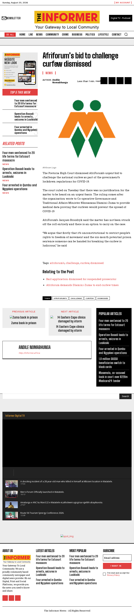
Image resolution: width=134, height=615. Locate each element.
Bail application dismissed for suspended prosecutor (81, 279)
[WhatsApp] (128, 80)
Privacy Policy (113, 575)
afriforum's (57, 263)
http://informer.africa (29, 353)
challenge (72, 263)
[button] (125, 34)
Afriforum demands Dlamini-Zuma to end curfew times (82, 285)
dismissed (97, 263)
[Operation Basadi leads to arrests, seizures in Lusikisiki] (7, 116)
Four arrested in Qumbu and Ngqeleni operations (25, 129)
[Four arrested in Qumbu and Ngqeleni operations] (7, 129)
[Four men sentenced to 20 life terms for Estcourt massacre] (7, 103)
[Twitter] (112, 80)
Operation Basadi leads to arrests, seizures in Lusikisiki (26, 116)
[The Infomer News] (67, 21)
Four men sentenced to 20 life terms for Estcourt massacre (25, 103)
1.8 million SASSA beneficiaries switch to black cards (112, 363)
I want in (115, 566)
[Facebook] (103, 80)
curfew (84, 263)
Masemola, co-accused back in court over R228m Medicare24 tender (113, 377)
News (5, 164)
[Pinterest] (120, 80)
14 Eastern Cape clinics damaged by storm (70, 328)
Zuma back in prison (23, 323)
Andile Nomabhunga (60, 81)
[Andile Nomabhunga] (11, 350)
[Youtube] (17, 598)
